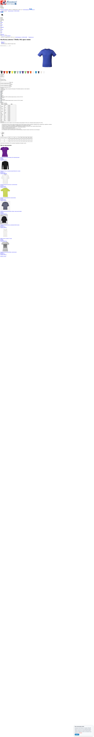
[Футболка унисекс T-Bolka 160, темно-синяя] (9, 73)
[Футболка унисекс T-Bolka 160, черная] (1, 73)
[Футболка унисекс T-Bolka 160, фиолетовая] (23, 73)
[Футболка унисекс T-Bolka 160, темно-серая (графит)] (38, 73)
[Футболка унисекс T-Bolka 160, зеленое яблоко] (25, 73)
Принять (77, 734)
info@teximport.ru (26, 9)
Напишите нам (31, 37)
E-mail (11, 86)
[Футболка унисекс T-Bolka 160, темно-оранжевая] (30, 73)
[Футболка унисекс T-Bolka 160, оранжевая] (7, 73)
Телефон (11, 84)
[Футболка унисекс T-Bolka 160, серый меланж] (17, 73)
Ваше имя (11, 82)
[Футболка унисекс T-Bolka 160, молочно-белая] (41, 73)
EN (34, 9)
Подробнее (80, 732)
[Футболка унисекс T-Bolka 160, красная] (4, 73)
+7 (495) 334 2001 (16, 10)
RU (32, 9)
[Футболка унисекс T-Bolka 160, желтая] (12, 73)
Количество (2, 76)
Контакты (2, 9)
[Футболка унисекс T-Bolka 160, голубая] (20, 73)
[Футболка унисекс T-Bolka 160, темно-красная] (28, 73)
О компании (6, 9)
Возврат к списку (3, 256)
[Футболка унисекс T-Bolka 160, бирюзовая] (36, 73)
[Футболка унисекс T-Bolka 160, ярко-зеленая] (15, 73)
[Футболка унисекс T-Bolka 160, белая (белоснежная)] (44, 73)
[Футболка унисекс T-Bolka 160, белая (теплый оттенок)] (33, 73)
